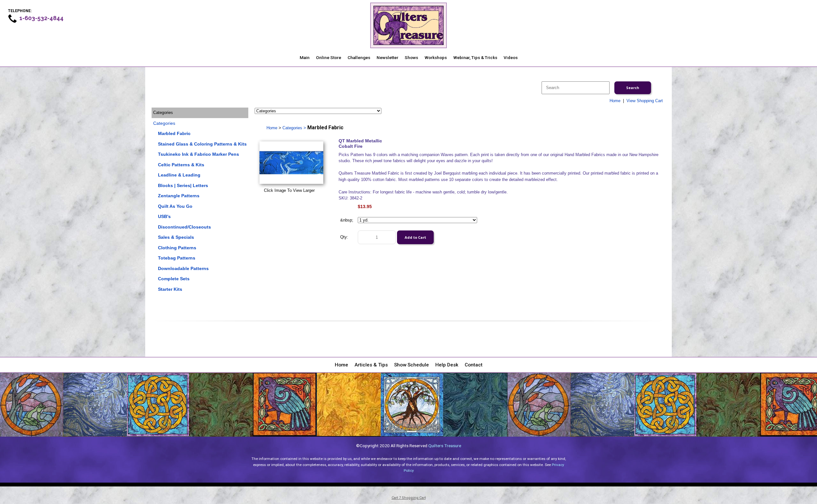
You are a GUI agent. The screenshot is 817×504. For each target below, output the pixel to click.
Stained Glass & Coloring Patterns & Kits (202, 144)
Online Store (328, 57)
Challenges (359, 57)
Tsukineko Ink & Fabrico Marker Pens (198, 154)
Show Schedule (411, 365)
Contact (474, 365)
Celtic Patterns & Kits (181, 164)
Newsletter (387, 57)
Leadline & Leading (179, 174)
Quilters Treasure (444, 445)
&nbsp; (346, 220)
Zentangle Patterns (178, 195)
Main (305, 57)
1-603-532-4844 (41, 18)
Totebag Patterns (176, 257)
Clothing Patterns (177, 247)
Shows (411, 57)
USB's (164, 216)
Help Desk (446, 365)
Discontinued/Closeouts (184, 226)
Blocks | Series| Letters (183, 185)
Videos (511, 57)
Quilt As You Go (175, 206)
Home (615, 100)
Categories (164, 123)
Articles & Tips (371, 365)
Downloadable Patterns (183, 268)
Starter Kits (170, 289)
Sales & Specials (176, 237)
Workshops (435, 57)
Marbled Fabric (174, 133)
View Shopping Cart (644, 100)
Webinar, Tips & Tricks (475, 57)
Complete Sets (174, 278)
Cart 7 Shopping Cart (409, 498)
